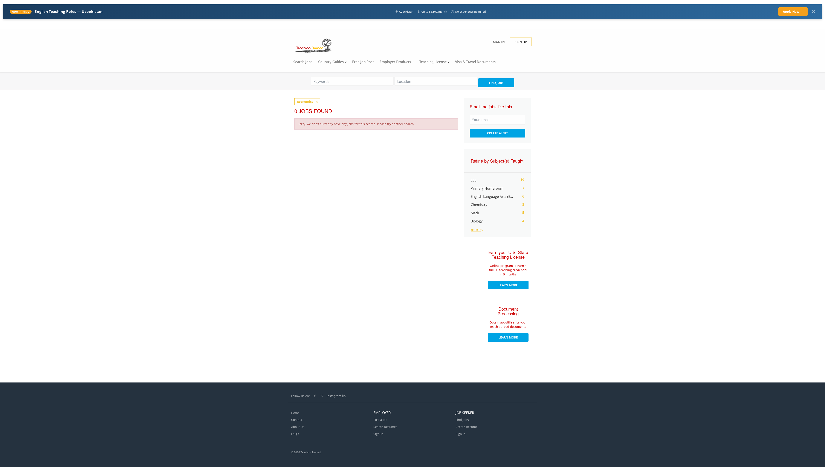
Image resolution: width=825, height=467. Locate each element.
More (476, 229)
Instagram (334, 396)
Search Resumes (385, 427)
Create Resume (467, 427)
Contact (296, 420)
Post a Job (380, 420)
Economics (305, 102)
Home (295, 413)
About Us (297, 427)
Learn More (508, 285)
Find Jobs (496, 83)
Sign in (499, 42)
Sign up (521, 42)
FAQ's (295, 434)
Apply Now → (793, 11)
